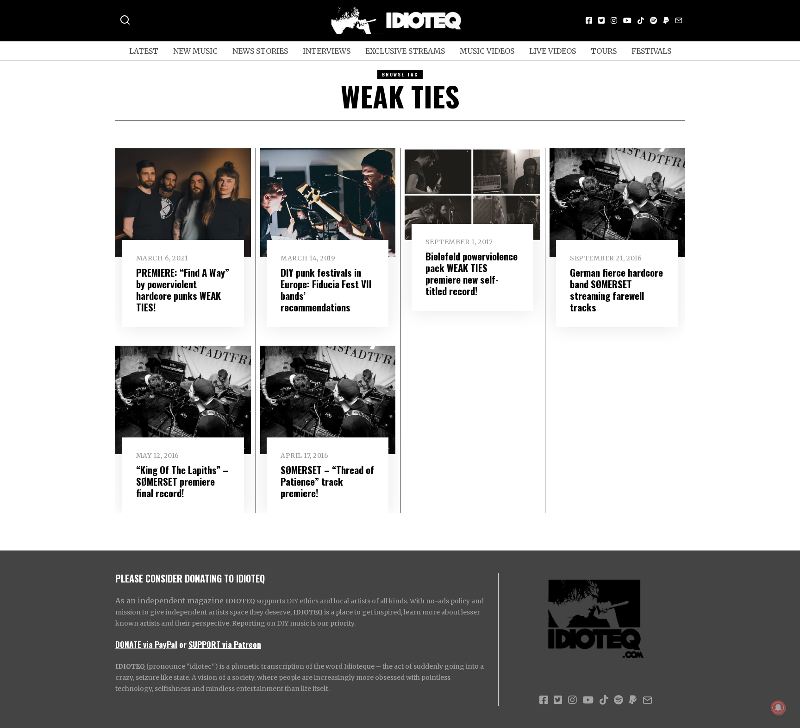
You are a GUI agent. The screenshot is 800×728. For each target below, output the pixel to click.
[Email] (679, 20)
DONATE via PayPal (146, 644)
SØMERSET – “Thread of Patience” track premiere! (327, 481)
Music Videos (487, 51)
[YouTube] (627, 20)
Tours (604, 51)
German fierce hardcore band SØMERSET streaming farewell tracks (616, 289)
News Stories (260, 51)
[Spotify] (654, 20)
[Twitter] (601, 20)
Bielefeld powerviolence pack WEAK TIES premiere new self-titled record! (471, 273)
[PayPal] (666, 20)
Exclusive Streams (405, 51)
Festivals (651, 51)
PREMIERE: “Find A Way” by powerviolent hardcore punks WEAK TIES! (182, 289)
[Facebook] (588, 20)
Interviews (326, 51)
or (182, 644)
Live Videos (552, 51)
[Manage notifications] (778, 707)
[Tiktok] (640, 20)
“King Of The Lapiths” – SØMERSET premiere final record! (182, 481)
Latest (143, 51)
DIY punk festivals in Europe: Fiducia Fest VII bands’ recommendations (326, 289)
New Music (195, 51)
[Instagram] (613, 20)
